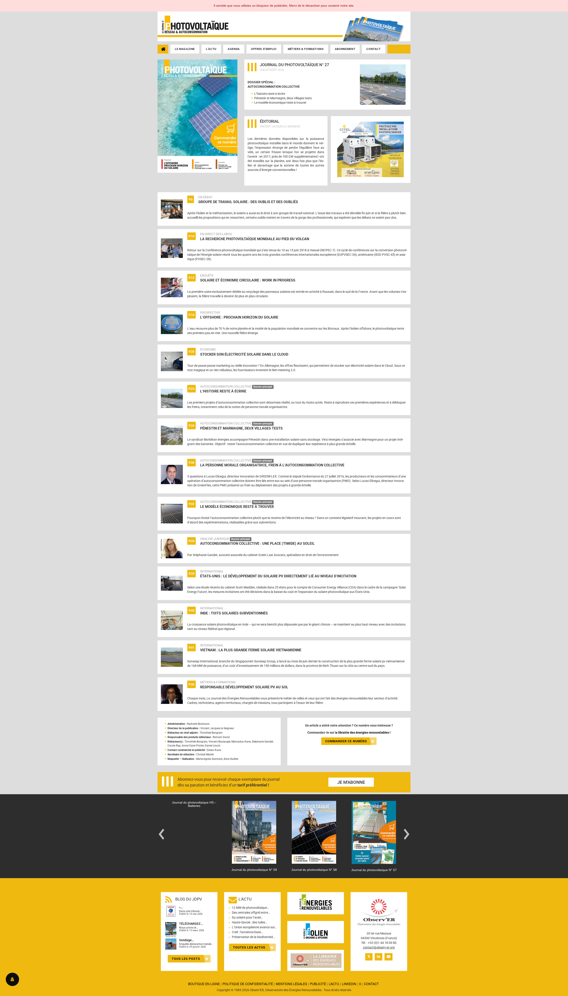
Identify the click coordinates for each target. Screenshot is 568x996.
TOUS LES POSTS (186, 958)
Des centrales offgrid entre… (251, 912)
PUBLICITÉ (318, 984)
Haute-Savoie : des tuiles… (249, 922)
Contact (373, 49)
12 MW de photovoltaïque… (250, 907)
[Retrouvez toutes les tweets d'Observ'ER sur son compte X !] (369, 956)
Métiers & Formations (306, 49)
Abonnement (345, 49)
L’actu (211, 49)
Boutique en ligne (204, 984)
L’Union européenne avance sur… (254, 927)
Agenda (234, 49)
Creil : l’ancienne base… (247, 932)
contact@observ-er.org (379, 947)
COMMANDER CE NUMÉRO (346, 741)
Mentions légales (291, 984)
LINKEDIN (349, 984)
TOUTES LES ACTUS (249, 947)
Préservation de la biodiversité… (253, 937)
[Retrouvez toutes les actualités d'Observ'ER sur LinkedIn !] (378, 956)
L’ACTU (334, 984)
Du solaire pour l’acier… (247, 917)
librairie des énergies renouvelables (363, 732)
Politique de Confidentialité (248, 984)
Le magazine (185, 49)
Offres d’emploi (264, 49)
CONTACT (371, 984)
